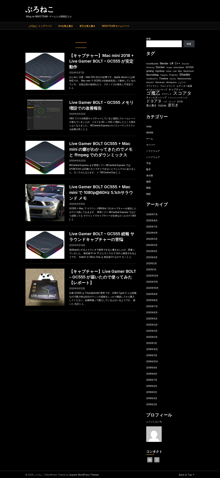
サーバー (150, 144)
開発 (148, 187)
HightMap (160, 71)
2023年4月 (152, 257)
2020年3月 (152, 330)
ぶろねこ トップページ (40, 26)
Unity (149, 126)
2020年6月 (152, 312)
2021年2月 (151, 263)
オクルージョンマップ (156, 89)
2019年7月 (151, 379)
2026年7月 (152, 214)
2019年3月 (151, 404)
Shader (184, 74)
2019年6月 (151, 386)
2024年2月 (152, 245)
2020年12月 (152, 275)
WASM (149, 132)
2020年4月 (152, 324)
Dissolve (185, 64)
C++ (177, 63)
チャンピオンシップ (156, 97)
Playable (164, 75)
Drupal (169, 67)
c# (171, 63)
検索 (148, 38)
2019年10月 (152, 361)
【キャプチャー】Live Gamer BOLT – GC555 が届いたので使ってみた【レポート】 (102, 277)
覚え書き (151, 105)
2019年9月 (151, 367)
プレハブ (172, 102)
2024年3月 (152, 238)
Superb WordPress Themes (84, 474)
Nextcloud (188, 71)
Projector (173, 75)
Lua (175, 71)
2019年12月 (152, 349)
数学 (148, 169)
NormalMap (152, 74)
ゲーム (149, 138)
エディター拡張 (184, 86)
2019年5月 (151, 392)
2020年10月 (152, 288)
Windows (160, 82)
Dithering (150, 67)
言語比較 (162, 105)
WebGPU (150, 82)
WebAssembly (184, 78)
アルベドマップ (167, 86)
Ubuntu (173, 79)
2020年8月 (152, 300)
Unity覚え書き (65, 26)
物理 (148, 181)
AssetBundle (152, 63)
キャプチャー (176, 89)
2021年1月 (151, 269)
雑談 (148, 193)
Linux (168, 71)
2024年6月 (152, 232)
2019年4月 (151, 398)
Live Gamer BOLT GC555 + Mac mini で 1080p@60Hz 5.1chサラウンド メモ (101, 192)
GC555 (190, 67)
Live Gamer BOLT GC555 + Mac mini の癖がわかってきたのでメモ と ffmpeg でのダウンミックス (101, 149)
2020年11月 (152, 281)
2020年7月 (152, 306)
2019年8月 (151, 373)
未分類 (149, 175)
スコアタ (182, 93)
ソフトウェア (153, 151)
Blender (164, 63)
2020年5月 (152, 318)
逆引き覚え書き (87, 26)
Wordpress (171, 82)
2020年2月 (152, 337)
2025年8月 (152, 220)
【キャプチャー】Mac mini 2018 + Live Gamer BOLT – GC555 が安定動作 (101, 61)
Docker (160, 67)
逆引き (173, 105)
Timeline (163, 78)
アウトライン (152, 86)
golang (150, 71)
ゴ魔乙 (153, 93)
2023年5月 (151, 251)
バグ (165, 101)
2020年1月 (151, 343)
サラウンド (167, 94)
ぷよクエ (182, 82)
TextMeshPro (152, 79)
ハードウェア (153, 157)
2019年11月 (151, 355)
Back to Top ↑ (187, 474)
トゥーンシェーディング (177, 98)
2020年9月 (152, 294)
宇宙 (148, 163)
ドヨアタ (154, 101)
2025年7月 (152, 226)
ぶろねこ (39, 9)
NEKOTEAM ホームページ (115, 26)
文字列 (180, 101)
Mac (180, 71)
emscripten (178, 67)
